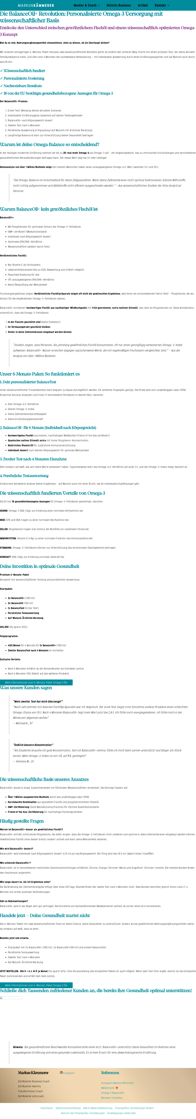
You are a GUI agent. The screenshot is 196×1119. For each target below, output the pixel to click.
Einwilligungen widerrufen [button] (122, 1113)
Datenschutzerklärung (68, 1108)
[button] (98, 5)
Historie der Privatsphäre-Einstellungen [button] (83, 1113)
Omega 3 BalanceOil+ (113, 1092)
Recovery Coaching (111, 1097)
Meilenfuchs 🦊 (110, 1087)
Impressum (47, 1108)
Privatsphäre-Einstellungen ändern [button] (134, 1108)
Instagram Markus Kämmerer (117, 1083)
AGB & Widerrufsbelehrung (98, 1108)
